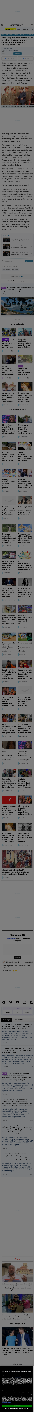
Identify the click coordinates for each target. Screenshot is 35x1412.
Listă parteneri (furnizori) (6, 1402)
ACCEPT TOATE (16, 1406)
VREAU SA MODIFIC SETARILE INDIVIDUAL (16, 1408)
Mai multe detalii (18, 1377)
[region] (17, 1389)
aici (5, 1385)
